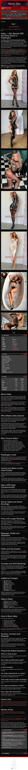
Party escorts (21, 702)
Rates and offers (10, 705)
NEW (20, 15)
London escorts (4, 701)
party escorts (12, 54)
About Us (14, 758)
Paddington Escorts (17, 29)
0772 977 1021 (7, 8)
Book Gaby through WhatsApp (7, 628)
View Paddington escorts (18, 718)
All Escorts (14, 11)
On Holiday (14, 761)
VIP (8, 14)
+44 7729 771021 (12, 67)
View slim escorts (11, 719)
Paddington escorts (11, 701)
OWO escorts (22, 704)
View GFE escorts (19, 719)
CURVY (15, 14)
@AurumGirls (15, 768)
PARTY (10, 15)
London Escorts (4, 29)
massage (7, 537)
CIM (13, 15)
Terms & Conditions (14, 765)
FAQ (14, 760)
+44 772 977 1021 (15, 26)
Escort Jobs (14, 762)
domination (18, 551)
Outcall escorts (24, 701)
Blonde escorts (4, 702)
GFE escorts (6, 54)
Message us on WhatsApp (16, 747)
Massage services (16, 704)
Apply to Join (14, 764)
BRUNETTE (24, 14)
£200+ (3, 14)
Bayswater (24, 50)
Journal (14, 766)
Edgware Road (17, 49)
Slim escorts (10, 702)
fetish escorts (17, 54)
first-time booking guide (17, 629)
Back (4, 21)
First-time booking (17, 705)
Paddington (7, 49)
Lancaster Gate (15, 349)
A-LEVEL (17, 15)
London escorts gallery (10, 733)
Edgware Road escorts (13, 711)
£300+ (6, 14)
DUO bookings (7, 571)
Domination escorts (8, 704)
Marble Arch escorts (16, 713)
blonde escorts (22, 53)
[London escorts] (14, 3)
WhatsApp (8, 7)
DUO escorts (8, 55)
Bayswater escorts (8, 713)
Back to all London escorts (7, 718)
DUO (7, 15)
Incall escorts (18, 701)
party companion (11, 523)
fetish (10, 551)
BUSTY (12, 14)
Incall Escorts (10, 29)
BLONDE (19, 14)
